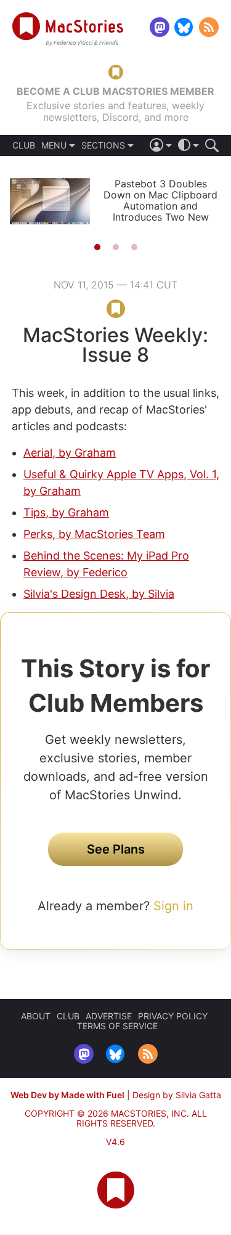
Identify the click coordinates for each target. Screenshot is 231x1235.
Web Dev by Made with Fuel (67, 1095)
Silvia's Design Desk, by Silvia (98, 593)
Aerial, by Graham (69, 452)
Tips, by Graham (66, 512)
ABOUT (36, 1016)
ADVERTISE (109, 1016)
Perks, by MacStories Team (94, 534)
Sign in (173, 906)
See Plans (116, 849)
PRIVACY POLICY (173, 1016)
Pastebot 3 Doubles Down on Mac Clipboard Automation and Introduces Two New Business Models (160, 205)
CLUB (23, 145)
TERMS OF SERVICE (117, 1026)
